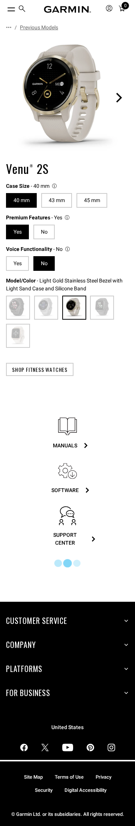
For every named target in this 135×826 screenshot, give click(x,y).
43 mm (57, 200)
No (44, 232)
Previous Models (39, 27)
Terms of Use (69, 777)
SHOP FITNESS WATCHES (40, 369)
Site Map (33, 777)
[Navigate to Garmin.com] (67, 9)
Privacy (103, 777)
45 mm (92, 200)
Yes (18, 263)
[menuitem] (22, 9)
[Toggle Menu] (4, 7)
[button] (32, 186)
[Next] (119, 98)
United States (67, 727)
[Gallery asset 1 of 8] (67, 97)
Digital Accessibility (85, 790)
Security (43, 790)
